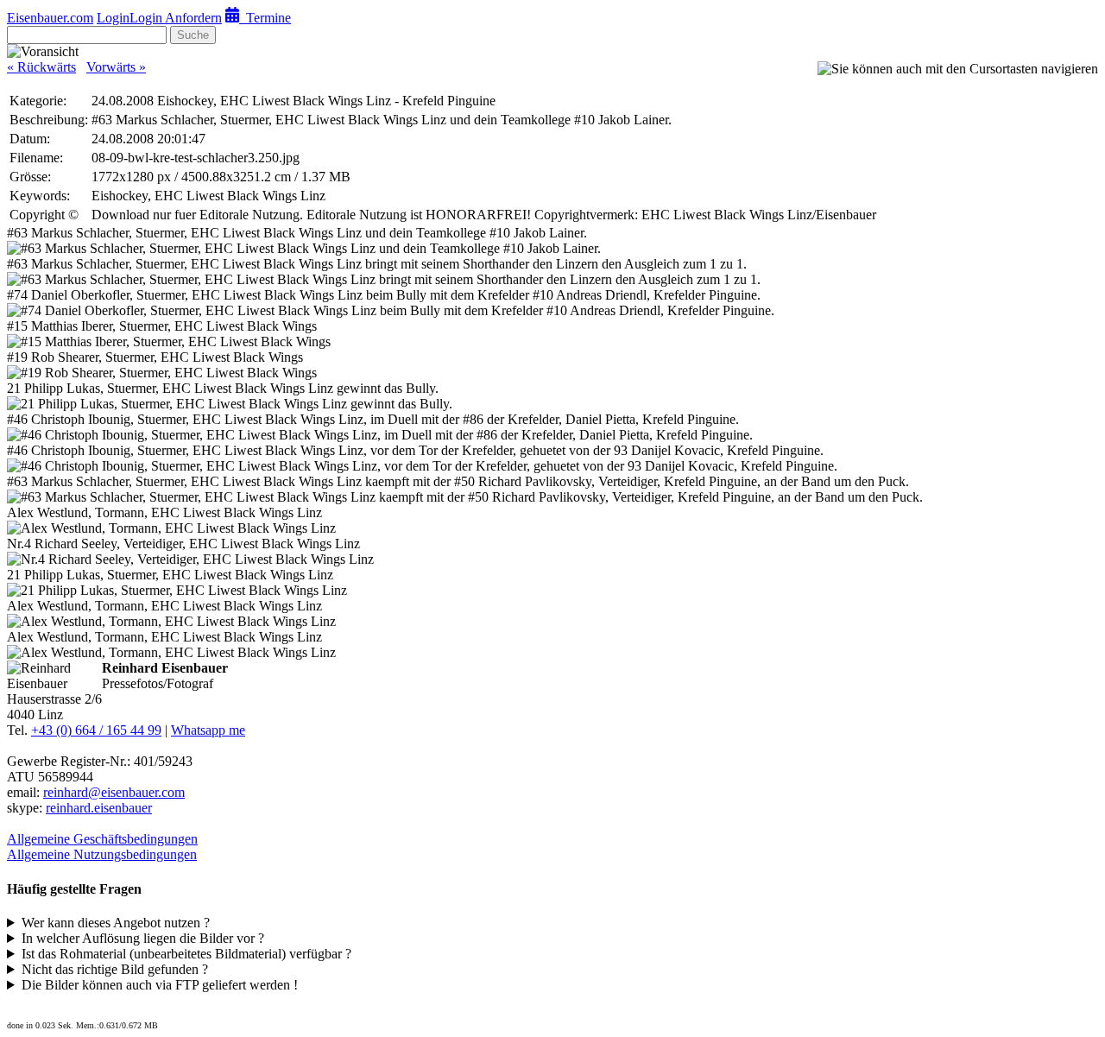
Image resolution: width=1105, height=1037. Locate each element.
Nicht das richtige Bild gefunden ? (115, 969)
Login (113, 17)
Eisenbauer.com (50, 17)
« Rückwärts (41, 67)
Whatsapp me (208, 730)
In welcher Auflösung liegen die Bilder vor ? (143, 938)
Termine (265, 17)
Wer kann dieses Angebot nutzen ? (116, 922)
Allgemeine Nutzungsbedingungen (102, 854)
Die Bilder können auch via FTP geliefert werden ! (160, 984)
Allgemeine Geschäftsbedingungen (102, 838)
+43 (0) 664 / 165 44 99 (96, 730)
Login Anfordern (175, 17)
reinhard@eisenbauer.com (114, 792)
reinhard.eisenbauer (99, 807)
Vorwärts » (116, 67)
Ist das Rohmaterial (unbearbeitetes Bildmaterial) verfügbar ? (186, 953)
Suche (193, 34)
